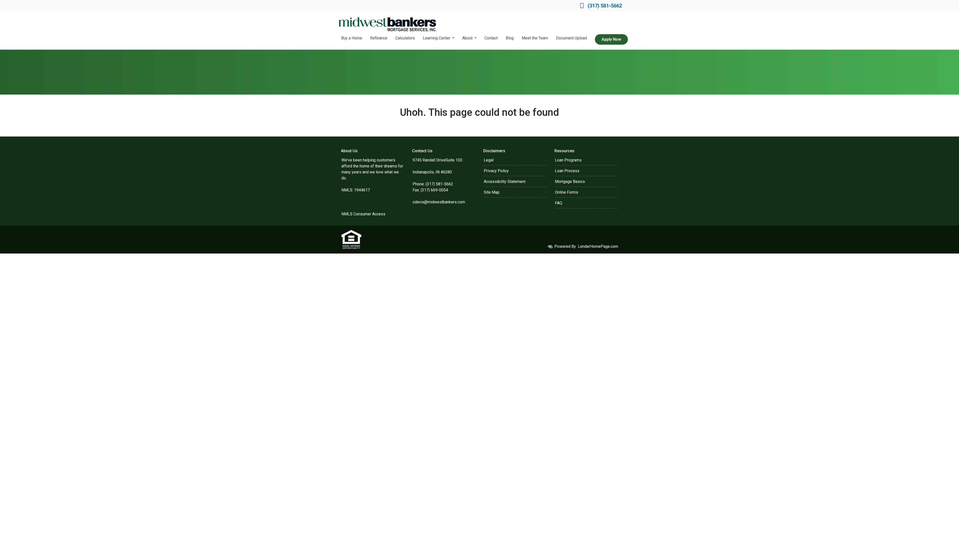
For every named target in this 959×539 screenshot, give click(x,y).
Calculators (405, 38)
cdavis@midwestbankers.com (439, 202)
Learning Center (437, 38)
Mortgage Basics (570, 181)
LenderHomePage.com (598, 246)
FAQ (558, 203)
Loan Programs (568, 160)
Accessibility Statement (504, 181)
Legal (488, 160)
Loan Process (567, 170)
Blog (510, 38)
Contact (491, 38)
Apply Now (611, 39)
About (468, 38)
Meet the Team (535, 38)
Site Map (491, 192)
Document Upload (571, 38)
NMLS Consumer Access (363, 214)
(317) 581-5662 (605, 6)
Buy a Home (351, 38)
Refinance (378, 38)
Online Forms (566, 192)
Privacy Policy (496, 170)
